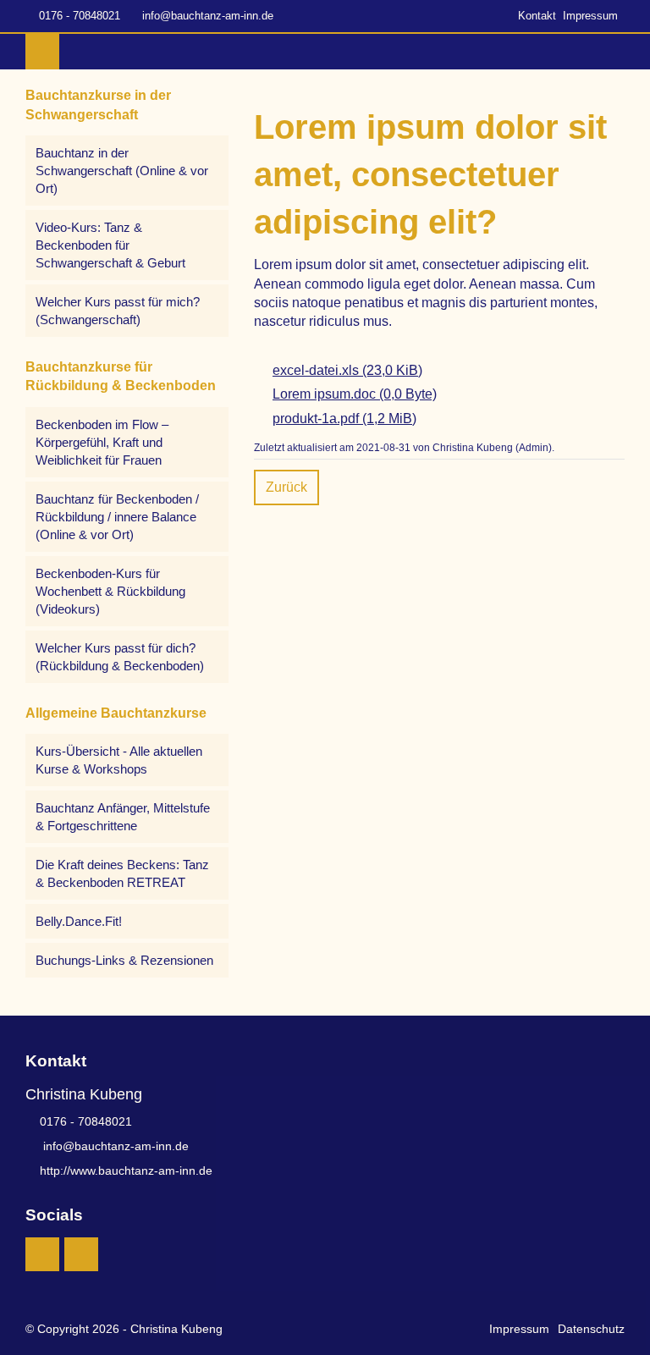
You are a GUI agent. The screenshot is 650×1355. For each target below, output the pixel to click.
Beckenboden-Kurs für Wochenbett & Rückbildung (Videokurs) (110, 591)
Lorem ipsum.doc (355, 394)
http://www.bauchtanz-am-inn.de (126, 1170)
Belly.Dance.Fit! (79, 921)
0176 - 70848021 (79, 15)
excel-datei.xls (347, 370)
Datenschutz (591, 1329)
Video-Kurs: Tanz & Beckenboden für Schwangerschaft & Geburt (110, 245)
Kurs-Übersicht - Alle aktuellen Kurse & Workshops (119, 760)
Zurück (286, 487)
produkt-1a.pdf (344, 418)
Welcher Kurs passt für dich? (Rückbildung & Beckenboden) (120, 657)
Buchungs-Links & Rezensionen (124, 960)
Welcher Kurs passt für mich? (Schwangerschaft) (118, 311)
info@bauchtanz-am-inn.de (207, 15)
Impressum (590, 15)
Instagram (42, 1254)
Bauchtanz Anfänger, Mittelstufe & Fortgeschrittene (123, 817)
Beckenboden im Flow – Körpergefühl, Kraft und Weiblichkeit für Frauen (102, 442)
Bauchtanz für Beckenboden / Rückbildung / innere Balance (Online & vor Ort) (117, 517)
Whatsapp (81, 1254)
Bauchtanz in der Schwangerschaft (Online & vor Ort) (122, 171)
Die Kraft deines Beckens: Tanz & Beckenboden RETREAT (122, 873)
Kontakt (537, 15)
